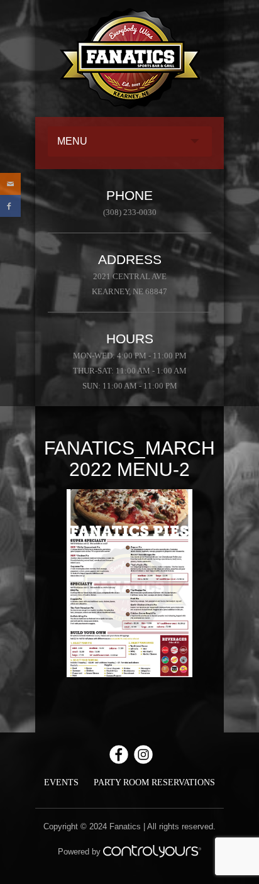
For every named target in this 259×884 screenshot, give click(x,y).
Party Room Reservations (154, 782)
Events (61, 782)
